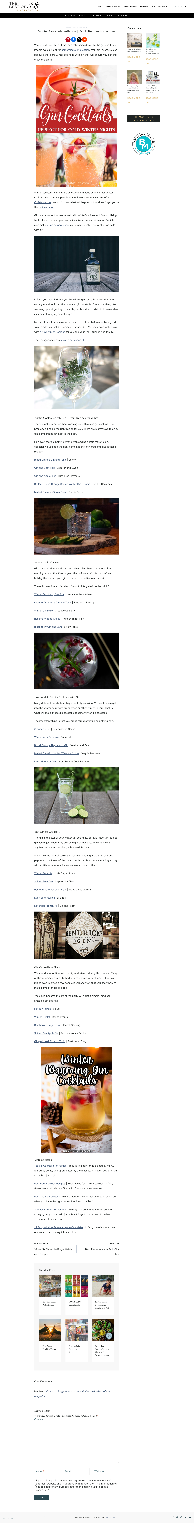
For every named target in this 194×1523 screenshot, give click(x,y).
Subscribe (57, 1516)
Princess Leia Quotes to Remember (74, 1349)
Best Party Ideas (80, 27)
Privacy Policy (112, 1517)
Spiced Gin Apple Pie (46, 1033)
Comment (40, 1419)
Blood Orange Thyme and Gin (51, 745)
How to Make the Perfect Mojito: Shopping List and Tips (152, 51)
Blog (12, 1516)
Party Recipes (130, 6)
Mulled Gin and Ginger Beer (50, 492)
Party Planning (113, 6)
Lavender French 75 (45, 905)
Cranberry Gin (42, 729)
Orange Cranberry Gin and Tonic (52, 602)
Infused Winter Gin (45, 761)
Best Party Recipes (76, 15)
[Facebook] (173, 6)
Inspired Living (147, 6)
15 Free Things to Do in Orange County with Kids (102, 1305)
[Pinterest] (175, 6)
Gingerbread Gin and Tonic (49, 1041)
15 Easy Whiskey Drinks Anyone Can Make (58, 1227)
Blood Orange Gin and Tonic (50, 459)
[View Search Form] (185, 6)
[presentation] (50, 1286)
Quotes (96, 15)
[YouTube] (181, 6)
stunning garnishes (58, 225)
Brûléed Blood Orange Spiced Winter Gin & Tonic (62, 484)
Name (39, 1471)
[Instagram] (178, 6)
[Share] (73, 39)
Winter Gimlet (42, 1017)
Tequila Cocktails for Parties (50, 1165)
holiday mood (46, 207)
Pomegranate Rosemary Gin (50, 889)
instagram (47, 1516)
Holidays (123, 15)
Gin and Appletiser (45, 475)
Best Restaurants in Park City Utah (102, 1249)
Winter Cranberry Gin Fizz (49, 594)
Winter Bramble (43, 873)
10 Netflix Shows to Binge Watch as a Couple (53, 1249)
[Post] (79, 39)
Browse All (163, 6)
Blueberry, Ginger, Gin (47, 1025)
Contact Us (8, 1518)
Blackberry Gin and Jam (48, 626)
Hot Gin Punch (42, 1008)
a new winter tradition (52, 331)
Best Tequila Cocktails (47, 1196)
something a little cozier (75, 49)
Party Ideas (36, 1516)
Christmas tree (42, 202)
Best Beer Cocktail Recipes (49, 1183)
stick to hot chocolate (73, 340)
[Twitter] (185, 1517)
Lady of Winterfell (44, 897)
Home (100, 6)
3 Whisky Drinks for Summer (50, 1209)
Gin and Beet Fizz (44, 467)
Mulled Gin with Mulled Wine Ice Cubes (56, 753)
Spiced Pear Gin (43, 881)
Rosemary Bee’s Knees (47, 618)
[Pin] (68, 39)
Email (69, 1471)
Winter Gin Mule (43, 610)
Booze (68, 27)
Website (99, 1471)
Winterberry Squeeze (46, 737)
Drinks (109, 15)
